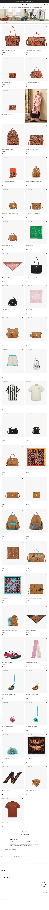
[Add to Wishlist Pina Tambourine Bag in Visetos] (22, 221)
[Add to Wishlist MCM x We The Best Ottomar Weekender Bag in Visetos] (46, 542)
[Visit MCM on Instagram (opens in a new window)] (4, 877)
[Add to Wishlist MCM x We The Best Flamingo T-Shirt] (46, 382)
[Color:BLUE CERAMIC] (2, 698)
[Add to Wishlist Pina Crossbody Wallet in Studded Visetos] (22, 478)
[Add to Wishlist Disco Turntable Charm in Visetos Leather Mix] (22, 670)
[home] (24, 5)
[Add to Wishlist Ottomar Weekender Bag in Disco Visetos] (46, 26)
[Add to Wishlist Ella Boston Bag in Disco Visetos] (46, 58)
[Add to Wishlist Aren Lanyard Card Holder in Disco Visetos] (22, 157)
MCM (2, 849)
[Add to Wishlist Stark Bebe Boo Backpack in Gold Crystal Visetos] (46, 157)
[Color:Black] (26, 281)
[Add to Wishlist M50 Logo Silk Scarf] (46, 734)
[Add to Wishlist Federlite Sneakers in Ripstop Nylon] (22, 638)
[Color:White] (26, 377)
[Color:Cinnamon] (26, 474)
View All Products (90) (24, 834)
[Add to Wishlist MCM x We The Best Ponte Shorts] (22, 350)
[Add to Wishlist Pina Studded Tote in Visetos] (22, 446)
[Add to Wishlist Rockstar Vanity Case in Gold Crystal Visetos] (46, 189)
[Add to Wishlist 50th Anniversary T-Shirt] (22, 799)
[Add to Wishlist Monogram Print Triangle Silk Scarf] (22, 253)
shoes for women (22, 845)
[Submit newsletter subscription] (47, 862)
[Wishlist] (44, 4)
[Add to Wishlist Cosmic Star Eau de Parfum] (46, 350)
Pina (30, 7)
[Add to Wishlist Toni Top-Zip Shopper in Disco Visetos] (22, 26)
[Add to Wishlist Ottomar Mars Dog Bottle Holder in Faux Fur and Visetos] (22, 606)
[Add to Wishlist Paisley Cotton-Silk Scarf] (46, 221)
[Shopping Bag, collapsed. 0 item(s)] (47, 4)
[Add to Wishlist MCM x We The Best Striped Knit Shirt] (22, 382)
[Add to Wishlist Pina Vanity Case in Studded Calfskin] (22, 414)
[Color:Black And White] (2, 409)
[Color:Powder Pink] (26, 313)
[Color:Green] (26, 249)
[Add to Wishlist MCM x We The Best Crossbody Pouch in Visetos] (46, 574)
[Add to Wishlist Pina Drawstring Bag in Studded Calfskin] (46, 414)
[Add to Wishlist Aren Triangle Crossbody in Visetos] (46, 766)
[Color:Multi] (2, 666)
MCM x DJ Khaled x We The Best (37, 7)
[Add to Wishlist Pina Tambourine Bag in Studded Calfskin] (22, 286)
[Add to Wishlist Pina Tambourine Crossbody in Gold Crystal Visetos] (22, 189)
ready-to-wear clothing (20, 844)
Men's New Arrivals (18, 7)
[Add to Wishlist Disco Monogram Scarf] (46, 446)
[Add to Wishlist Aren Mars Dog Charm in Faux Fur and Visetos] (22, 734)
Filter (7, 22)
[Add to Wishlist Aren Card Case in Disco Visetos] (22, 58)
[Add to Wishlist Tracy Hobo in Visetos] (22, 318)
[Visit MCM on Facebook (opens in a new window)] (1, 877)
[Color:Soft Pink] (2, 281)
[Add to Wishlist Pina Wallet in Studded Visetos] (46, 478)
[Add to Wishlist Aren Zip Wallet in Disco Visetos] (22, 90)
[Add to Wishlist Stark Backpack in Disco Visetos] (22, 125)
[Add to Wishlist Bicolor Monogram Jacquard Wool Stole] (46, 638)
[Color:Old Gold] (26, 698)
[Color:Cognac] (2, 54)
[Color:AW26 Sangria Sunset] (2, 602)
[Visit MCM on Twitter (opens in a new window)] (7, 877)
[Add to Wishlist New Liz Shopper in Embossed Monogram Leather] (46, 253)
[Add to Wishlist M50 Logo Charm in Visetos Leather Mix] (22, 702)
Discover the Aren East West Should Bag (26, 1)
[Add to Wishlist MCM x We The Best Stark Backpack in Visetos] (22, 510)
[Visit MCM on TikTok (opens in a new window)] (9, 877)
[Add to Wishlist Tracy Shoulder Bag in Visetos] (46, 318)
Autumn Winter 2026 (25, 7)
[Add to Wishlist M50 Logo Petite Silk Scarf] (22, 766)
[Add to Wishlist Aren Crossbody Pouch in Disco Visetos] (46, 125)
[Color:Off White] (2, 377)
